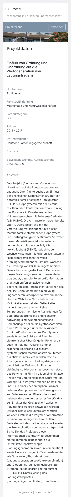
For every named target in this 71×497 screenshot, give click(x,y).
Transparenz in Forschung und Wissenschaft (34, 16)
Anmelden (56, 27)
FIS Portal (13, 9)
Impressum (40, 492)
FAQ (50, 492)
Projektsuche (13, 27)
